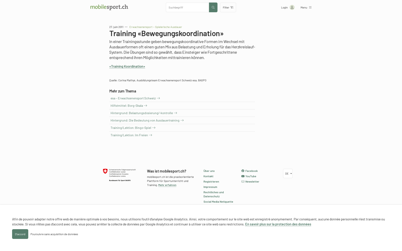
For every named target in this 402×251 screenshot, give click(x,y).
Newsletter (252, 181)
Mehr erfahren (167, 185)
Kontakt (208, 176)
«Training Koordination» (127, 66)
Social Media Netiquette (218, 201)
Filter (226, 7)
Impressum (210, 187)
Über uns (209, 171)
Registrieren (211, 181)
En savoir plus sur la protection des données (278, 224)
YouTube (250, 176)
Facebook (251, 171)
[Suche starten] (213, 7)
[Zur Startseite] (109, 7)
